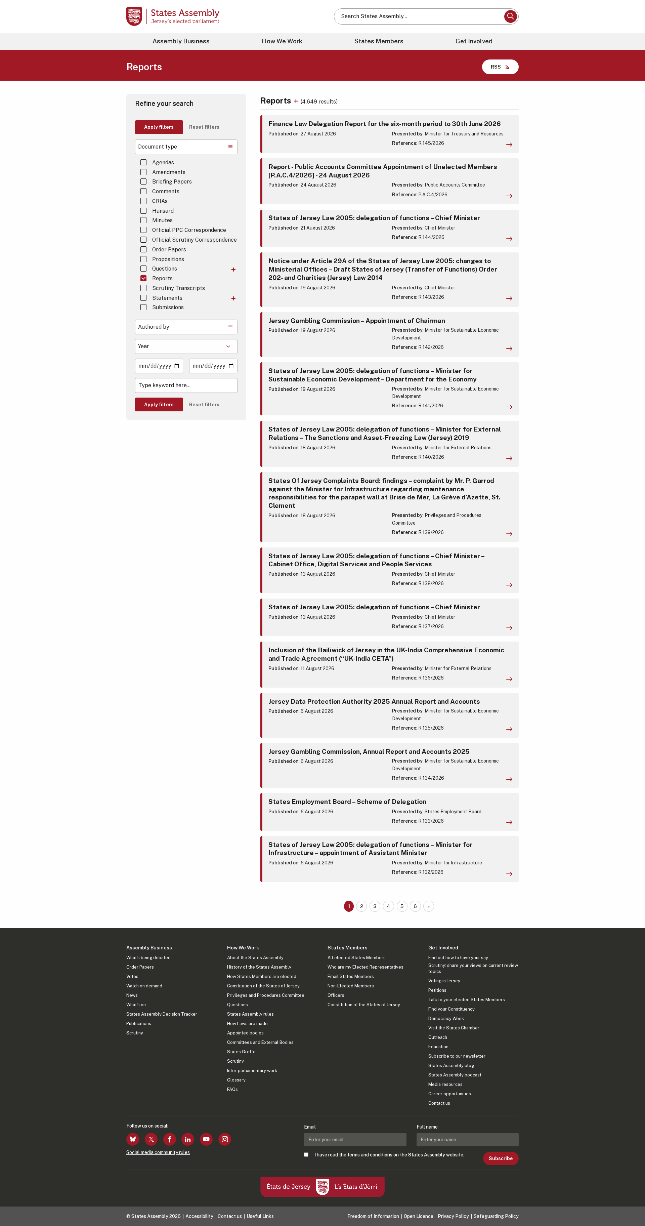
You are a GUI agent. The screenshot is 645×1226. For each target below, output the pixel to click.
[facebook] (169, 1139)
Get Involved (474, 41)
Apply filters (159, 127)
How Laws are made (247, 1023)
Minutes (162, 220)
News (132, 995)
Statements (167, 298)
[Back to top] (628, 1203)
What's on (136, 1004)
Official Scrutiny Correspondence (194, 240)
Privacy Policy (453, 1216)
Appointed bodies (245, 1032)
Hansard (163, 211)
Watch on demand (144, 985)
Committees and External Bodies (260, 1042)
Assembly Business (181, 41)
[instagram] (224, 1139)
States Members (378, 41)
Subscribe (501, 1158)
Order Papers (169, 249)
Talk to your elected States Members (466, 999)
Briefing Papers (172, 181)
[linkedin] (187, 1139)
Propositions (168, 259)
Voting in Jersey (444, 980)
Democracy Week (446, 1018)
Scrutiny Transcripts (178, 288)
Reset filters (204, 127)
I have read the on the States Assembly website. (389, 1154)
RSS (496, 67)
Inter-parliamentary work (252, 1070)
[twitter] (151, 1139)
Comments (165, 191)
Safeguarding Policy (496, 1216)
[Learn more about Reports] (297, 100)
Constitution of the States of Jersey (263, 985)
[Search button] (510, 16)
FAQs (232, 1089)
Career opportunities (449, 1093)
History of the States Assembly (259, 967)
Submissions (168, 307)
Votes (132, 976)
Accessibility (199, 1216)
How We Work (282, 41)
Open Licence (418, 1216)
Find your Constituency (451, 1009)
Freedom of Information (373, 1216)
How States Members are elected (261, 976)
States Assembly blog (451, 1065)
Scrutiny (134, 1032)
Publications (138, 1023)
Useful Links (260, 1216)
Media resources (445, 1084)
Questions (164, 268)
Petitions (437, 990)
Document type (157, 147)
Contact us (439, 1103)
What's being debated (148, 957)
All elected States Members (357, 957)
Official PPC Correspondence (189, 230)
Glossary (236, 1079)
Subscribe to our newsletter (456, 1056)
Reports (162, 278)
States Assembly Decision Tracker (161, 1014)
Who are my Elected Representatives (365, 967)
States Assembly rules (250, 1014)
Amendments (168, 172)
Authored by (153, 327)
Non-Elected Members (351, 985)
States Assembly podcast (454, 1074)
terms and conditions (369, 1154)
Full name (427, 1127)
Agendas (163, 162)
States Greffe (241, 1051)
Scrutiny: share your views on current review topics (473, 968)
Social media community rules (158, 1152)
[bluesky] (132, 1139)
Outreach (437, 1037)
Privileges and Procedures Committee (265, 995)
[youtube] (206, 1139)
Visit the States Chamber (453, 1027)
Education (438, 1046)
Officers (336, 995)
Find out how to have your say (458, 957)
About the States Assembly (255, 957)
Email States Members (351, 976)
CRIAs (160, 201)
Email (310, 1127)
